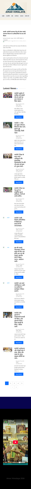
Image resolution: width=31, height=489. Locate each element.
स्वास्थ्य (21, 16)
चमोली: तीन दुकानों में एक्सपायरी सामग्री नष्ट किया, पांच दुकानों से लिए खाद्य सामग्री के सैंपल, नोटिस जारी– (19, 320)
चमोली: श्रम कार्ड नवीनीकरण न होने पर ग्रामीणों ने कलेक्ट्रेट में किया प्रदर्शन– (19, 287)
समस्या (20, 295)
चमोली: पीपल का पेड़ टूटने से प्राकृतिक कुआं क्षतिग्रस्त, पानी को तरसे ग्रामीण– (19, 192)
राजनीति (8, 16)
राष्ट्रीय (3, 16)
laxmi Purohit (7, 38)
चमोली (18, 38)
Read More (19, 117)
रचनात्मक (21, 229)
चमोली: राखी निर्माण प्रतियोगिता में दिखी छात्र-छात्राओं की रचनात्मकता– (19, 222)
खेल (12, 16)
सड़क (20, 136)
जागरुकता (21, 170)
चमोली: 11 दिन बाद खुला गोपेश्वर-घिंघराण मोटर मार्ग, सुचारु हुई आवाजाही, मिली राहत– (20, 128)
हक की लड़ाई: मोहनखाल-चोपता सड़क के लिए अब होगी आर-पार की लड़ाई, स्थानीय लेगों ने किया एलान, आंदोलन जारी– (19, 254)
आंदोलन (17, 265)
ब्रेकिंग (20, 105)
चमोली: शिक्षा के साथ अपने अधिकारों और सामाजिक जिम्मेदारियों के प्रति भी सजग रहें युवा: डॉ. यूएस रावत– (20, 160)
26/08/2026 (19, 106)
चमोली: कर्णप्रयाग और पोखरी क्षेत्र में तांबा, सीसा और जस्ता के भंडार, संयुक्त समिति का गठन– (19, 353)
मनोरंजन (17, 16)
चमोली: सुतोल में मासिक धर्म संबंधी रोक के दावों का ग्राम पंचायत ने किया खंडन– (19, 97)
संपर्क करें (27, 16)
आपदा (17, 200)
